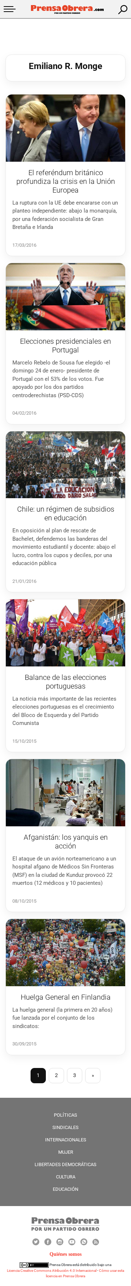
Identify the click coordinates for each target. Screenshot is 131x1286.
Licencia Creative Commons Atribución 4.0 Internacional (51, 1271)
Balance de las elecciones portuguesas (65, 681)
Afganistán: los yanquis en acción (66, 841)
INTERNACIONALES (65, 1139)
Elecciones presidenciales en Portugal (65, 345)
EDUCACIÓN (65, 1189)
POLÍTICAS (65, 1115)
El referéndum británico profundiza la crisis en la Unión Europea (65, 181)
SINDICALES (65, 1127)
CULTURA (65, 1177)
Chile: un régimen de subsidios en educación (65, 513)
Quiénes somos (65, 1254)
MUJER (65, 1152)
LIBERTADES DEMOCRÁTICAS (65, 1164)
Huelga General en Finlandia (66, 997)
